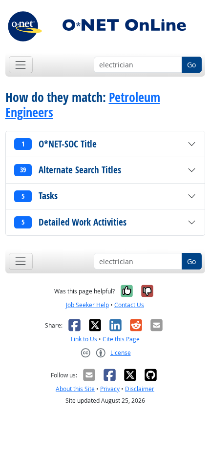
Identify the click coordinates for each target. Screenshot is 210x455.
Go (191, 64)
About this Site (75, 389)
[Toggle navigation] (21, 64)
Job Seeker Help (87, 305)
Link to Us (84, 339)
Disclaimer (139, 389)
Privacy (110, 389)
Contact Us (129, 305)
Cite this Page (121, 339)
